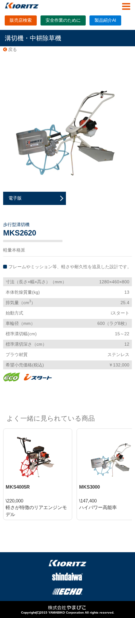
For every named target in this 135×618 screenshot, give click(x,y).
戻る (12, 49)
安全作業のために (63, 20)
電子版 (15, 198)
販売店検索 (21, 20)
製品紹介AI (105, 20)
